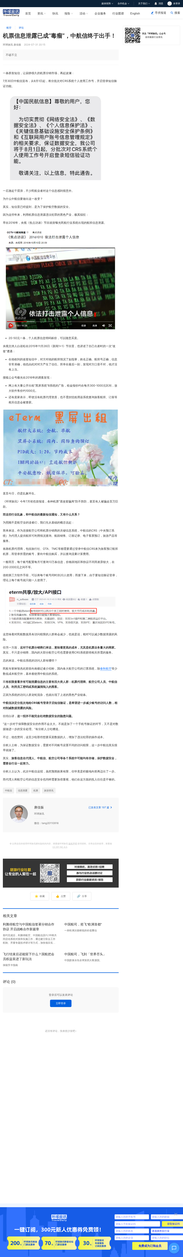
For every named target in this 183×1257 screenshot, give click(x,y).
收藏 (40, 896)
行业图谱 (118, 13)
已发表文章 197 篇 (98, 807)
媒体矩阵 (106, 3)
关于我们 (142, 3)
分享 (82, 896)
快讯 (55, 13)
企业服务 (100, 13)
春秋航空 (106, 668)
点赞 (61, 896)
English (135, 13)
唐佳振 (39, 807)
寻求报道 (160, 12)
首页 (28, 13)
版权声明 (72, 843)
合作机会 (122, 3)
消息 (161, 3)
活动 (82, 13)
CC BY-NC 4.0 (60, 847)
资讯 (40, 13)
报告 (67, 13)
